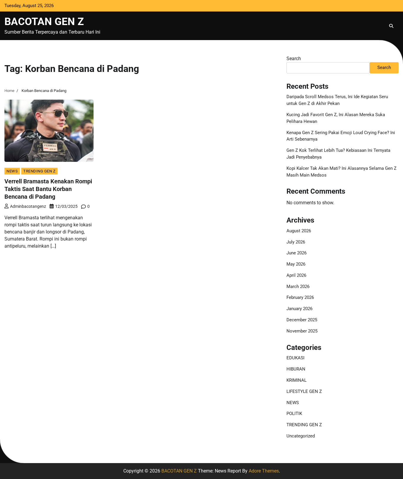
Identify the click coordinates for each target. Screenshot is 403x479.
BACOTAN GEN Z (44, 21)
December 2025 (301, 319)
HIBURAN (295, 369)
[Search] (391, 26)
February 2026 (300, 297)
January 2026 (299, 308)
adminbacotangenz (28, 206)
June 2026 (296, 253)
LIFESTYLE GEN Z (304, 391)
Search (293, 58)
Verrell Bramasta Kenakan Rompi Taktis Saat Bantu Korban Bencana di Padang (48, 189)
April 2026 (296, 275)
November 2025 (301, 331)
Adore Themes (264, 471)
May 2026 (295, 264)
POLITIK (294, 413)
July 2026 (295, 242)
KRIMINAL (296, 380)
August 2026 (298, 230)
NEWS (12, 171)
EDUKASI (295, 358)
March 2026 (297, 286)
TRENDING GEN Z (39, 171)
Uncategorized (300, 436)
